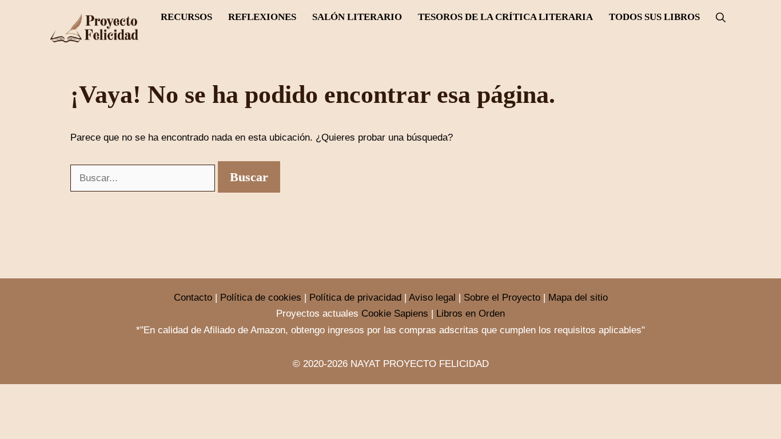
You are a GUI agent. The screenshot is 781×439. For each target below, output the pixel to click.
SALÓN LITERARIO (357, 16)
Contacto (193, 297)
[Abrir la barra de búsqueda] (721, 17)
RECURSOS (186, 16)
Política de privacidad (355, 297)
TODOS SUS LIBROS (654, 16)
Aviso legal (432, 297)
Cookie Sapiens (394, 313)
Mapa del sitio (578, 297)
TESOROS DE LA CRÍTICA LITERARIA (505, 16)
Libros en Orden (470, 313)
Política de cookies (260, 297)
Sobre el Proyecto (502, 297)
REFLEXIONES (262, 16)
